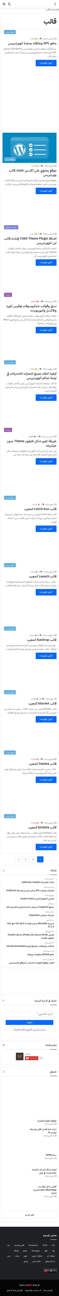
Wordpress (33, 1245)
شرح (9, 1256)
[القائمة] (55, 5)
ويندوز (26, 1261)
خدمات (17, 1256)
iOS (53, 1245)
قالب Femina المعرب (42, 763)
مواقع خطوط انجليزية (46, 1120)
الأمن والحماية (19, 1245)
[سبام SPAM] (14, 1159)
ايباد (8, 1245)
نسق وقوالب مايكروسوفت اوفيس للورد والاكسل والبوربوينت (31, 308)
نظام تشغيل (36, 1261)
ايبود (53, 1250)
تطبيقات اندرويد (37, 1256)
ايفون (46, 1250)
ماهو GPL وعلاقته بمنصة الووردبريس (32, 43)
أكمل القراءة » (46, 63)
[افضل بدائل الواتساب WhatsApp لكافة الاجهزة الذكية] (14, 1197)
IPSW (44, 1245)
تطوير (25, 1256)
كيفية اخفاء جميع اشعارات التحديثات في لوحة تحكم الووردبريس (31, 375)
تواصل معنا (48, 1290)
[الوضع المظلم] (9, 5)
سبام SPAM (51, 1155)
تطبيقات (16, 1250)
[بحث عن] (4, 5)
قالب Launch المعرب (42, 576)
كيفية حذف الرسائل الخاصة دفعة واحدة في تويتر (44, 1171)
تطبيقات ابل (51, 1256)
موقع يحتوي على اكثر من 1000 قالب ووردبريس (32, 172)
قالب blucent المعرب (42, 703)
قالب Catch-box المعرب (40, 509)
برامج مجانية (36, 1250)
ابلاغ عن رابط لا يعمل (14, 1290)
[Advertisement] (29, 97)
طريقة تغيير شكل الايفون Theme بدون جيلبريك (31, 443)
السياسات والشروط (33, 1290)
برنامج (25, 1250)
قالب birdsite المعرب (42, 827)
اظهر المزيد (29, 1214)
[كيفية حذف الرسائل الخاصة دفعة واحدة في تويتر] (14, 1175)
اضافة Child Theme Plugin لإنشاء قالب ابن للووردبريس (30, 240)
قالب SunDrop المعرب (41, 639)
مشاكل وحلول (50, 1261)
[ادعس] (29, 4)
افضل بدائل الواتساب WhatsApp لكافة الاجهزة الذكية (44, 1190)
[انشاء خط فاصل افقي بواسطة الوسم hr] (14, 1139)
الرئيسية (55, 9)
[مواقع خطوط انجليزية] (28, 1099)
